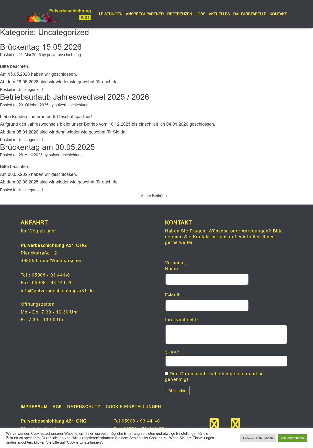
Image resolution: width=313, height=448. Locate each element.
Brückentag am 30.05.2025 (47, 147)
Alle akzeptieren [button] (292, 438)
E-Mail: (173, 294)
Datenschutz (194, 373)
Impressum (34, 406)
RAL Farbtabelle (249, 14)
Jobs (200, 14)
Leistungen (111, 14)
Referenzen (179, 14)
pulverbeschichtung (64, 54)
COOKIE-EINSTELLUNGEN (133, 406)
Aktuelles (219, 14)
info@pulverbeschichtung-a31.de (57, 290)
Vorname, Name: (175, 265)
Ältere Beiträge (154, 196)
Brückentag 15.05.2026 (41, 47)
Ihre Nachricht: (181, 319)
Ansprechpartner (145, 14)
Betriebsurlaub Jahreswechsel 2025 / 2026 (74, 97)
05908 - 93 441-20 (52, 282)
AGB (57, 406)
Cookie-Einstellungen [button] (258, 438)
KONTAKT (278, 14)
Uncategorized (30, 89)
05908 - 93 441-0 (51, 275)
